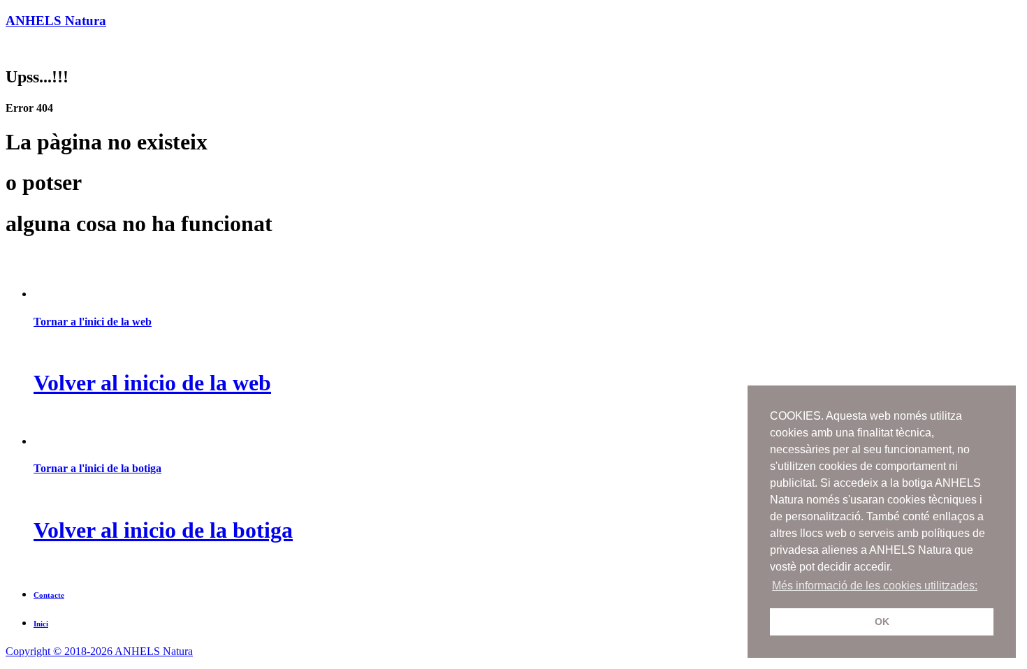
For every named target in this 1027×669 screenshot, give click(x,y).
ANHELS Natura (56, 20)
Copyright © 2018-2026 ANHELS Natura (99, 651)
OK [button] (882, 621)
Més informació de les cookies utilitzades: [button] (874, 585)
